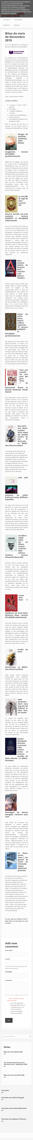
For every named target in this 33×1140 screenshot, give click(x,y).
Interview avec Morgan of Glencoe (13, 1119)
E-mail (7, 959)
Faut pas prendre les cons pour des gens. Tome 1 (24, 376)
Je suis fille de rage (23, 197)
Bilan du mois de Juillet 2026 (14, 1075)
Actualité (6, 20)
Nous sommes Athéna (20, 262)
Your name (9, 950)
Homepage (8, 972)
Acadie (20, 649)
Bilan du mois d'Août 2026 (13, 1052)
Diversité (6, 25)
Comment (9, 980)
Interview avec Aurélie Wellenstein (14, 1108)
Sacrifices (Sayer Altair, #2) (22, 538)
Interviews (18, 20)
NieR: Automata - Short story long (23, 702)
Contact (17, 25)
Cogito (20, 314)
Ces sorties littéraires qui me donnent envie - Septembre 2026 (15, 1063)
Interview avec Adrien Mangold (12, 1098)
